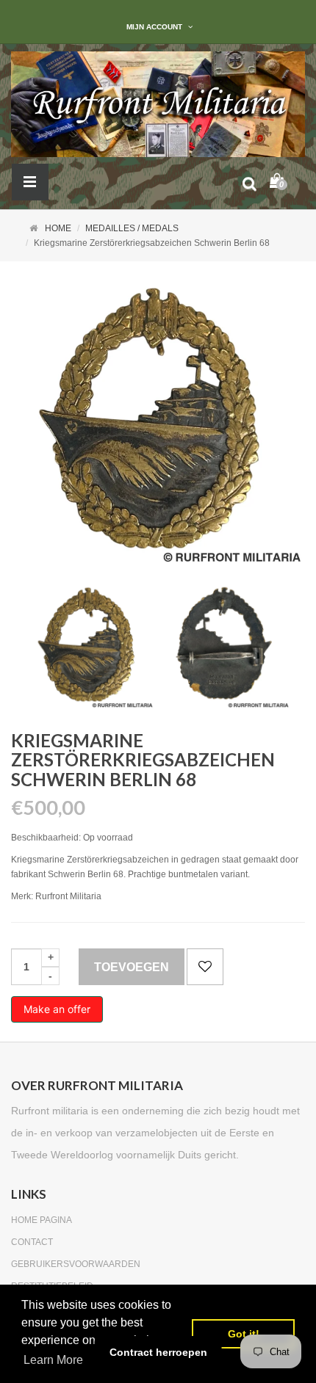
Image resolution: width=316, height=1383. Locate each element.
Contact (32, 1242)
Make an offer (57, 1013)
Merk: (22, 896)
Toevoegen (131, 967)
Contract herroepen (158, 1352)
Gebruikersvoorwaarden (75, 1264)
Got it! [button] (243, 1334)
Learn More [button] (53, 1360)
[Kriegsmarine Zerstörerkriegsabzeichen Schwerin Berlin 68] (90, 645)
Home (58, 228)
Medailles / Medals (132, 228)
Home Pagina (41, 1220)
